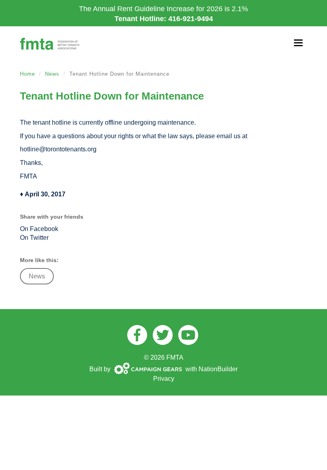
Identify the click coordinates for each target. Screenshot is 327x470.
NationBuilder (218, 369)
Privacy (163, 378)
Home (27, 74)
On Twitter (34, 237)
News (52, 74)
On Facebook (39, 228)
